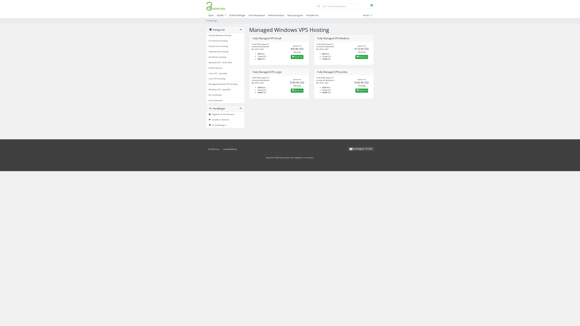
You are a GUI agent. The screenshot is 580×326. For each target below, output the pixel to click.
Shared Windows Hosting (220, 35)
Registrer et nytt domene (222, 114)
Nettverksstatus (276, 15)
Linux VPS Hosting (217, 78)
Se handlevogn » (219, 125)
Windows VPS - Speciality (220, 89)
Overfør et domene (220, 119)
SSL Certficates (215, 95)
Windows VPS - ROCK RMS (220, 62)
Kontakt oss (312, 15)
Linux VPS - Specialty (218, 73)
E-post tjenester (216, 100)
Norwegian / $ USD (362, 148)
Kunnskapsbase (257, 15)
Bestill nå (298, 57)
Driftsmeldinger (237, 15)
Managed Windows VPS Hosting (223, 84)
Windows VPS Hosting (218, 51)
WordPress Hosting (217, 57)
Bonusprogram (295, 15)
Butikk (220, 15)
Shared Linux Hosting (218, 46)
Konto (366, 15)
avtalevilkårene (230, 149)
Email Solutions (215, 68)
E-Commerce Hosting (218, 41)
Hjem (211, 15)
